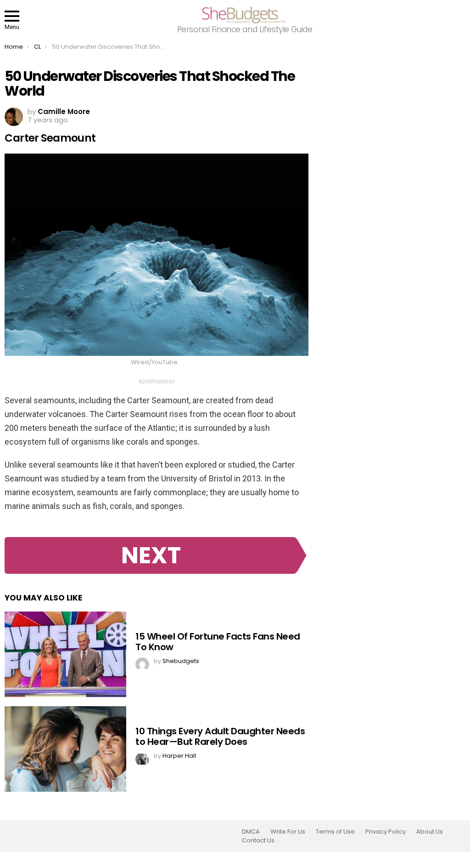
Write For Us (287, 831)
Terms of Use (335, 831)
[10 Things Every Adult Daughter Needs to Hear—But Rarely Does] (65, 749)
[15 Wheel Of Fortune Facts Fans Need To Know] (65, 654)
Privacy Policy (385, 831)
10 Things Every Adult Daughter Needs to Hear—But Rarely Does (220, 736)
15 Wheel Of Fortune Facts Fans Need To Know (217, 641)
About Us (429, 831)
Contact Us (258, 840)
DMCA (251, 831)
